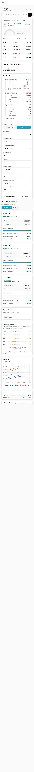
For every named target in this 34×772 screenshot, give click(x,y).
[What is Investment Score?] (26, 9)
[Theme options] (31, 9)
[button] (15, 331)
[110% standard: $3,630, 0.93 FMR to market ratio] (16, 341)
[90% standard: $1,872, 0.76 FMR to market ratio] (12, 335)
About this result (16, 403)
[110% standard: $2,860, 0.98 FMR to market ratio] (17, 338)
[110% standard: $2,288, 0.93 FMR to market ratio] (16, 335)
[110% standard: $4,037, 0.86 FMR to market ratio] (14, 345)
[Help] (30, 38)
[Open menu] (3, 2)
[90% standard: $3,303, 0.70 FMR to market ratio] (11, 345)
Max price (24, 127)
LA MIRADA (18, 20)
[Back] (5, 25)
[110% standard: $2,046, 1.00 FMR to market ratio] (18, 332)
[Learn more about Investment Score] (29, 30)
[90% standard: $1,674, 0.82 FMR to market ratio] (13, 332)
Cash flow (10, 127)
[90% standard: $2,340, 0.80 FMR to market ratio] (13, 338)
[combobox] (17, 14)
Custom (15, 207)
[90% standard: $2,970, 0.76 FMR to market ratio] (12, 341)
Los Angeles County (8, 20)
